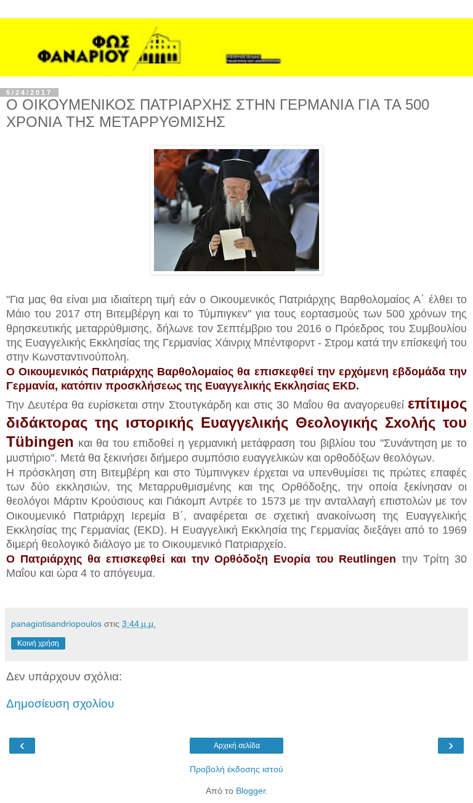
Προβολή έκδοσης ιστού (236, 769)
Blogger (250, 791)
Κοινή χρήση (38, 643)
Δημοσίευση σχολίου (60, 703)
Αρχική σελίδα (237, 745)
